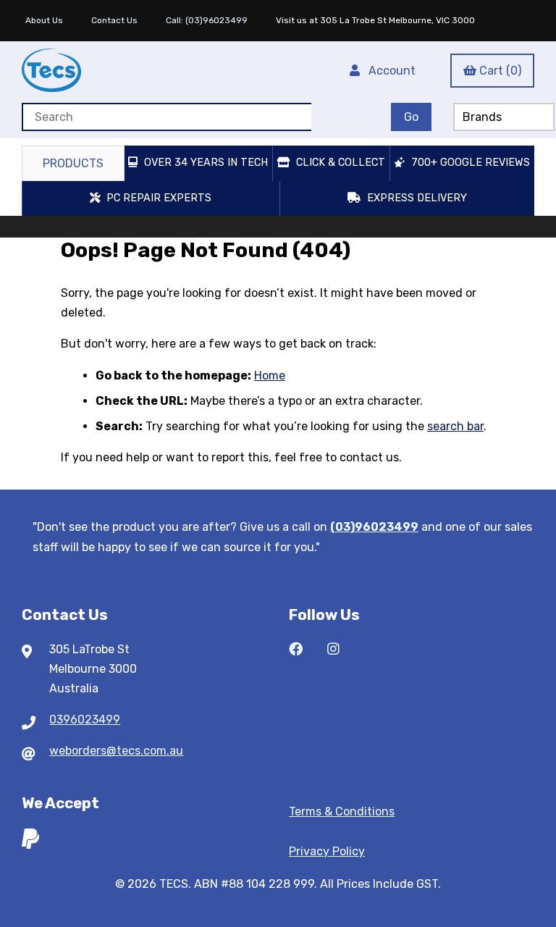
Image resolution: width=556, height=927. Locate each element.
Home (269, 375)
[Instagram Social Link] (333, 649)
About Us (44, 20)
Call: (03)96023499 (207, 20)
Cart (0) (500, 70)
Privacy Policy (327, 851)
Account (389, 70)
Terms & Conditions (342, 811)
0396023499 (84, 719)
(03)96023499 (374, 527)
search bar (455, 426)
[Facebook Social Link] (296, 649)
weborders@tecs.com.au (116, 751)
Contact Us (114, 20)
